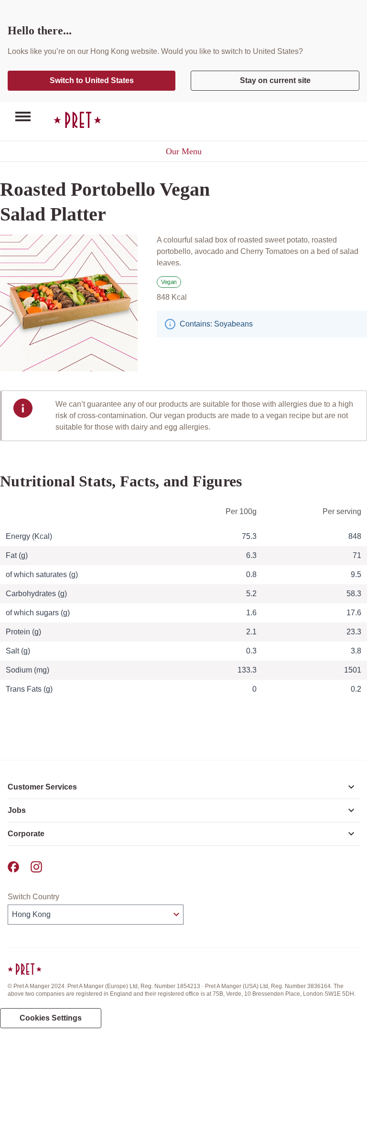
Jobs (17, 810)
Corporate (26, 834)
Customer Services (42, 787)
